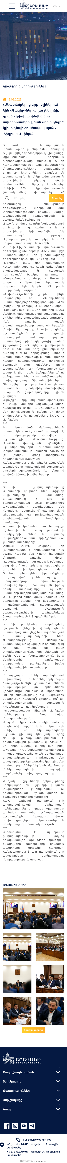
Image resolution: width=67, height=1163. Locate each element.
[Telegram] (32, 1126)
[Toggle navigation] (13, 6)
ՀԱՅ (56, 6)
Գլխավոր (10, 86)
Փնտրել (57, 198)
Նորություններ (34, 86)
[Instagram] (15, 1126)
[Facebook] (7, 1126)
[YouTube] (24, 1126)
